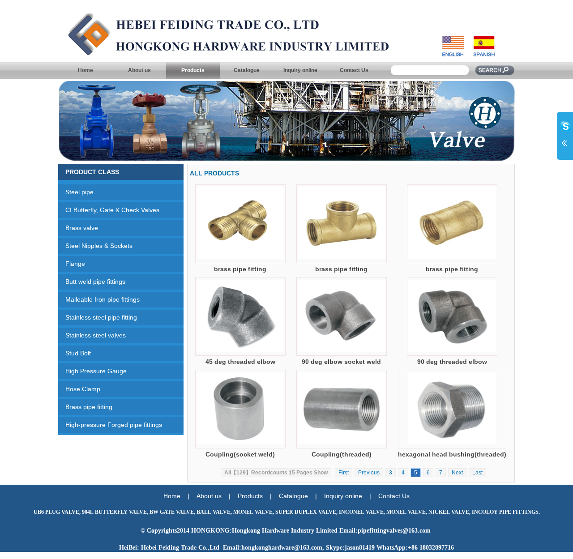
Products (193, 70)
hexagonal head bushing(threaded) (452, 454)
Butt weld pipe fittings (91, 281)
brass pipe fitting (240, 269)
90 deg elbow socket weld (341, 361)
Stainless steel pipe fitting (97, 317)
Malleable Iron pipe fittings (99, 299)
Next (457, 472)
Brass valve (78, 227)
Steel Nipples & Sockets (95, 245)
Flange (71, 263)
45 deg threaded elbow (240, 361)
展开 (565, 135)
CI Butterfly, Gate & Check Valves (108, 209)
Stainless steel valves (92, 335)
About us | (217, 495)
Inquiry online (300, 70)
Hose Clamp (79, 389)
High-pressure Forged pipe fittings (110, 424)
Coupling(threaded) (342, 454)
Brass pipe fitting (85, 406)
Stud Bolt (74, 353)
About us (139, 70)
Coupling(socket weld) (240, 454)
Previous (369, 472)
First (343, 472)
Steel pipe (76, 192)
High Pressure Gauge (92, 371)
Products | (258, 495)
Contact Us (354, 70)
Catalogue (247, 70)
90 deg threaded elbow (452, 361)
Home (85, 70)
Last (477, 472)
